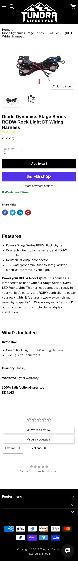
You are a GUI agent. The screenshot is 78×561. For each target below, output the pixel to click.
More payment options (39, 185)
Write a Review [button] (40, 430)
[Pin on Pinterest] (28, 213)
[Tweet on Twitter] (13, 213)
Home (6, 29)
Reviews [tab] (10, 448)
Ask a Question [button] (40, 439)
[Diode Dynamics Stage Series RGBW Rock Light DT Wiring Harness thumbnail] (11, 100)
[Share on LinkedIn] (20, 213)
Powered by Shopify (39, 553)
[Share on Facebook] (5, 213)
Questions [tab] (35, 448)
